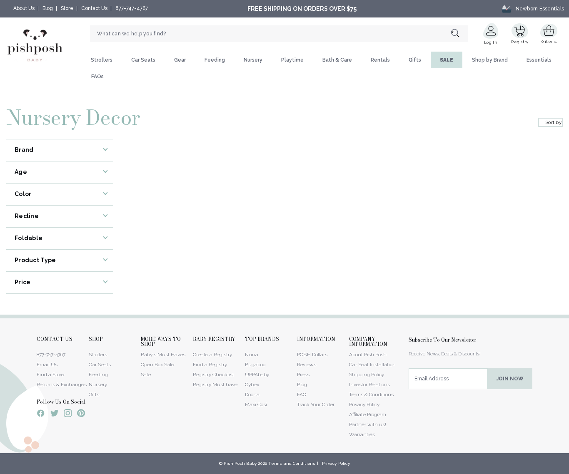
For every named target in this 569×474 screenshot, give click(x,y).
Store (67, 8)
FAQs (97, 76)
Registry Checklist (213, 374)
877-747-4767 (131, 8)
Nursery (253, 60)
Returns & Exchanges (62, 384)
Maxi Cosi (256, 404)
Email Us (47, 364)
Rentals (380, 60)
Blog (47, 8)
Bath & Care (337, 60)
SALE (446, 60)
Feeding (215, 60)
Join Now (510, 379)
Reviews (306, 364)
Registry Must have (215, 384)
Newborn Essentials (540, 9)
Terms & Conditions (371, 394)
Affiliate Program (367, 414)
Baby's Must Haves (163, 354)
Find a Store (50, 374)
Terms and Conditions (291, 463)
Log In (490, 42)
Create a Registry (212, 354)
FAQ (301, 394)
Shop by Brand (490, 60)
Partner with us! (367, 424)
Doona (252, 394)
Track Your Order (315, 404)
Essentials (539, 60)
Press (303, 374)
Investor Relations (369, 384)
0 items (549, 41)
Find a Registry (210, 364)
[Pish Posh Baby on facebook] (41, 414)
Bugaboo (255, 364)
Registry (519, 42)
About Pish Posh (368, 354)
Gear (180, 60)
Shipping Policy (366, 374)
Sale (146, 374)
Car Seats (143, 60)
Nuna (251, 354)
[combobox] (279, 33)
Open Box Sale (157, 364)
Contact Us (94, 8)
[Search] (459, 34)
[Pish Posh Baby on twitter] (54, 414)
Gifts (415, 60)
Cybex (252, 384)
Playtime (292, 60)
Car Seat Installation (372, 364)
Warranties (362, 434)
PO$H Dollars (312, 354)
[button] (568, 469)
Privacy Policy (364, 404)
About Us (24, 8)
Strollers (101, 60)
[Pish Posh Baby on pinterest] (81, 414)
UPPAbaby (257, 374)
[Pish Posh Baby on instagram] (68, 414)
